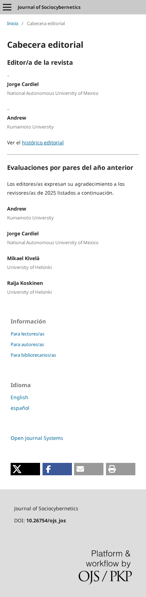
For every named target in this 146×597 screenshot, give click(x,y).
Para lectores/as (27, 334)
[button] (25, 469)
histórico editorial (43, 142)
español (20, 407)
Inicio (12, 23)
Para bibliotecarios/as (33, 355)
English (19, 397)
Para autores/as (27, 344)
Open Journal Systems (37, 438)
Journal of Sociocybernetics (49, 7)
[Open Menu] (7, 7)
